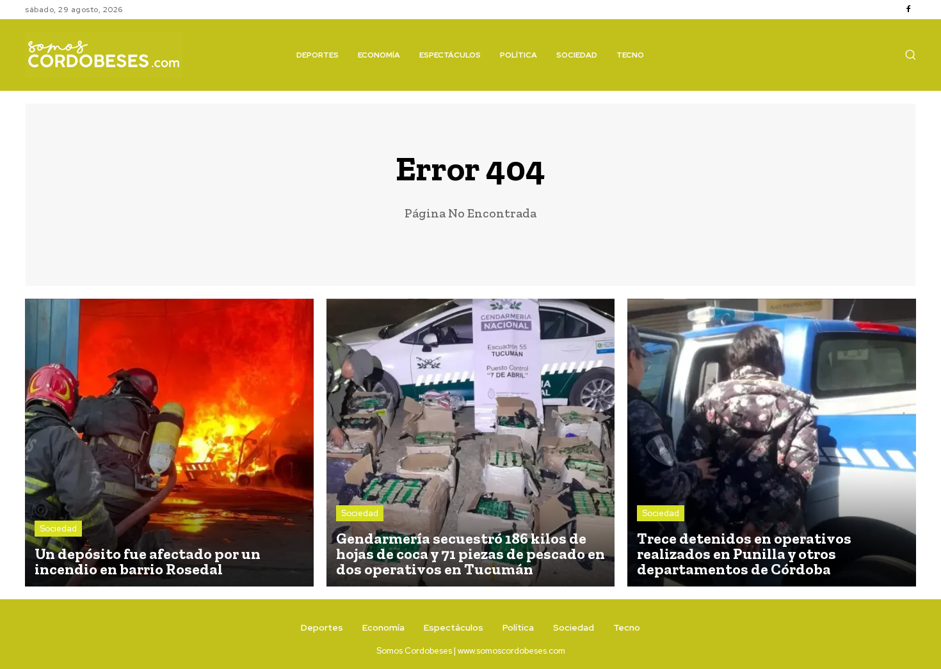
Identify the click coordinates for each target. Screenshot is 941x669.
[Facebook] (908, 9)
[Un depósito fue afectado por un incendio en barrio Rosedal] (169, 443)
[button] (910, 54)
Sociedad (58, 528)
